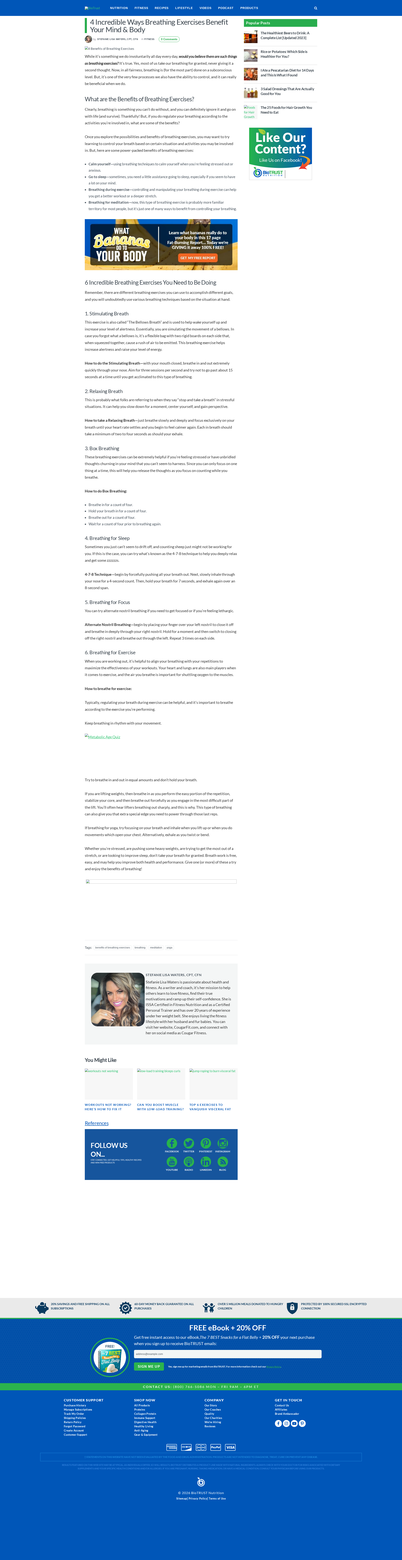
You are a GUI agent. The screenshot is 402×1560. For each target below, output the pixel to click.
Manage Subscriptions (78, 1409)
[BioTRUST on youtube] (295, 1424)
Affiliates (281, 1409)
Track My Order (74, 1413)
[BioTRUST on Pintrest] (303, 1424)
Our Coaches (213, 1409)
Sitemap (181, 1498)
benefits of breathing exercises (112, 947)
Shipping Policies (75, 1418)
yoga (169, 947)
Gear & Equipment (145, 1434)
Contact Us (282, 1405)
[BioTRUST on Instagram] (287, 1424)
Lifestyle (184, 8)
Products (249, 8)
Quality (209, 1413)
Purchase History (75, 1405)
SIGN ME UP (149, 1366)
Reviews (210, 1426)
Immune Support (144, 1418)
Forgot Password (74, 1426)
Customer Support (75, 1434)
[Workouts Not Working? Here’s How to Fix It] (109, 1084)
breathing (140, 947)
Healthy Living (143, 1426)
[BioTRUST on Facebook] (279, 1424)
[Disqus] (161, 1235)
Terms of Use (217, 1498)
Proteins (139, 1409)
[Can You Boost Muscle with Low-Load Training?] (161, 1084)
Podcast (226, 8)
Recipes (162, 8)
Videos (205, 8)
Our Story (211, 1405)
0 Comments (169, 39)
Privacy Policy (274, 1366)
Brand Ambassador (287, 1413)
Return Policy (72, 1422)
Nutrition (119, 8)
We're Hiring (213, 1422)
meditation (156, 947)
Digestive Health (145, 1422)
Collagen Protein (145, 1413)
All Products (142, 1405)
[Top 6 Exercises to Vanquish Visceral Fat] (213, 1084)
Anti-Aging (141, 1430)
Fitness (141, 8)
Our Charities (213, 1418)
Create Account (74, 1430)
